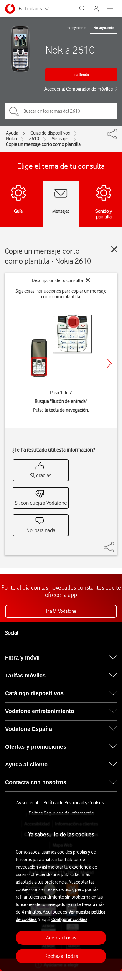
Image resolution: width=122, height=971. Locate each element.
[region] (61, 892)
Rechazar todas (61, 956)
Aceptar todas (61, 937)
